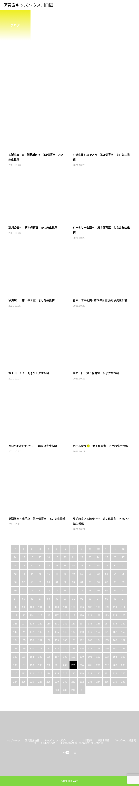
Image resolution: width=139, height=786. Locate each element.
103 (57, 607)
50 (81, 573)
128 (32, 623)
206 (98, 665)
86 (32, 598)
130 (48, 623)
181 (123, 648)
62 (65, 582)
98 (15, 607)
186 (48, 656)
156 (32, 640)
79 (90, 590)
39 (106, 565)
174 (65, 648)
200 (48, 665)
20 (65, 557)
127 (24, 623)
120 (82, 615)
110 (115, 607)
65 (90, 582)
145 (57, 632)
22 (81, 557)
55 (123, 573)
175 (73, 648)
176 (82, 648)
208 (115, 665)
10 (98, 549)
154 (15, 640)
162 (82, 640)
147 (73, 632)
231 (73, 681)
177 (90, 648)
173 (57, 648)
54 (115, 573)
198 (32, 665)
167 (123, 640)
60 (48, 582)
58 (32, 582)
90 (65, 598)
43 (23, 573)
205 (90, 665)
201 (57, 665)
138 (115, 623)
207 (107, 665)
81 (106, 590)
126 (15, 623)
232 (82, 681)
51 (90, 573)
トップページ (13, 740)
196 (15, 665)
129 (40, 623)
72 (32, 590)
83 (123, 590)
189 (73, 656)
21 (73, 557)
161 (73, 640)
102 (48, 607)
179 (107, 648)
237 (123, 681)
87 (40, 598)
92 (81, 598)
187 (57, 656)
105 (73, 607)
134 (82, 623)
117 (57, 615)
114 (32, 615)
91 (73, 598)
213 (40, 673)
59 (40, 582)
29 (23, 565)
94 (98, 598)
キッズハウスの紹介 (55, 740)
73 (40, 590)
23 (90, 557)
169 (24, 648)
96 (115, 598)
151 (107, 632)
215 (57, 673)
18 (48, 557)
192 (98, 656)
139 (123, 623)
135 (90, 623)
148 (82, 632)
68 (115, 582)
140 (15, 632)
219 (90, 673)
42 (15, 573)
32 (48, 565)
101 (40, 607)
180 (115, 648)
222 (115, 673)
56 (15, 582)
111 (123, 607)
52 (98, 573)
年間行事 (88, 740)
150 (98, 632)
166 (115, 640)
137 (107, 623)
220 (98, 673)
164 (98, 640)
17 (40, 557)
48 (65, 573)
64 (81, 582)
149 (90, 632)
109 (107, 607)
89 (56, 598)
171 (40, 648)
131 (57, 623)
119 (73, 615)
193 (107, 656)
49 (73, 573)
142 (32, 632)
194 (115, 656)
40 (115, 565)
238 (57, 690)
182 (15, 656)
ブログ (74, 740)
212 (32, 673)
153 (123, 632)
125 (123, 615)
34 (65, 565)
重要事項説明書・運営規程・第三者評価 (81, 742)
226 (32, 681)
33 (56, 565)
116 (48, 615)
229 (57, 681)
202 (65, 665)
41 (123, 565)
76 (65, 590)
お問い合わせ (48, 742)
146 (65, 632)
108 (98, 607)
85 (23, 598)
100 (32, 607)
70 (15, 590)
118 (65, 615)
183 (24, 656)
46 (48, 573)
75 (56, 590)
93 (90, 598)
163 (90, 640)
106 (82, 607)
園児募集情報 (32, 740)
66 (98, 582)
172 (48, 648)
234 (98, 681)
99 (23, 607)
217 (73, 673)
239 (65, 690)
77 (73, 590)
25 (106, 557)
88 (48, 598)
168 (15, 648)
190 (82, 656)
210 (15, 673)
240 (73, 690)
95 (106, 598)
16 (32, 557)
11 (106, 549)
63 (73, 582)
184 (32, 656)
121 (90, 615)
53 (106, 573)
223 (123, 673)
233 (90, 681)
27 (123, 557)
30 (32, 565)
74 (48, 590)
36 (81, 565)
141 (24, 632)
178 (98, 648)
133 (73, 623)
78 (81, 590)
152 (115, 632)
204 (82, 665)
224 (15, 681)
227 (40, 681)
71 (23, 590)
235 (107, 681)
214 (48, 673)
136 (98, 623)
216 (65, 673)
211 (23, 673)
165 (107, 640)
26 (115, 557)
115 (40, 615)
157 (40, 640)
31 (40, 565)
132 (65, 623)
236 (115, 681)
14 (15, 557)
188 (65, 656)
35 (73, 565)
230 (65, 681)
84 (15, 598)
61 (56, 582)
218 (82, 673)
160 (65, 640)
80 (98, 590)
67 (106, 582)
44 (32, 573)
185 (40, 656)
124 (115, 615)
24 (98, 557)
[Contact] (75, 752)
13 (123, 549)
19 (56, 557)
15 (23, 557)
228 (48, 681)
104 (65, 607)
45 (40, 573)
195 (123, 656)
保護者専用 (104, 740)
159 (57, 640)
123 (107, 615)
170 (32, 648)
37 (90, 565)
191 (90, 656)
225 (24, 681)
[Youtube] (66, 752)
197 (24, 665)
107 (90, 607)
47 (56, 573)
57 (23, 582)
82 (115, 590)
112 (15, 615)
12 (115, 549)
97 (123, 598)
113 (23, 615)
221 (107, 673)
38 (98, 565)
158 (48, 640)
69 (123, 582)
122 (98, 615)
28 (15, 565)
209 (123, 665)
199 (40, 665)
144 (48, 632)
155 (24, 640)
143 (40, 632)
